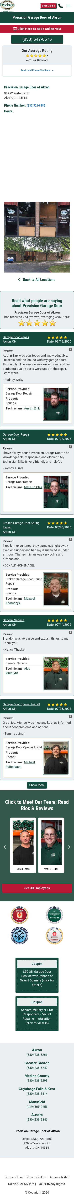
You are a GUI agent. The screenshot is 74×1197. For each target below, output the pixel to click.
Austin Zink (32, 408)
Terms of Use (13, 1177)
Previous (5, 847)
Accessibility (59, 1177)
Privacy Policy (36, 1177)
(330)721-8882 (36, 105)
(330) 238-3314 (37, 1093)
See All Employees (37, 888)
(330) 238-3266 (37, 1054)
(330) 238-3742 (37, 1067)
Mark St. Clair (33, 487)
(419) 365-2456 (37, 1106)
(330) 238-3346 (37, 1119)
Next (69, 847)
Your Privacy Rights (51, 1184)
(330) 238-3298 (37, 1080)
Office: (37, 1139)
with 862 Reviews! (37, 60)
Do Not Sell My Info (21, 1184)
